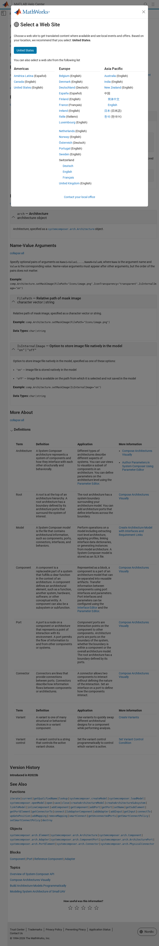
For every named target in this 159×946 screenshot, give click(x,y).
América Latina (23, 76)
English (67, 171)
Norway (64, 137)
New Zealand (112, 87)
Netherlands (67, 131)
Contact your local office (79, 197)
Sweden (64, 154)
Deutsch (68, 166)
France (63, 105)
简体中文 (113, 99)
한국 (107, 116)
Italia (62, 116)
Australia (110, 76)
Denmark (65, 81)
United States (22, 87)
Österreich (65, 142)
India (107, 81)
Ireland (63, 110)
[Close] (144, 12)
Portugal (64, 148)
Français (68, 177)
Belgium (64, 76)
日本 (107, 110)
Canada (19, 81)
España (64, 93)
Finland (64, 99)
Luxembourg (67, 122)
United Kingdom (69, 183)
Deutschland (67, 87)
